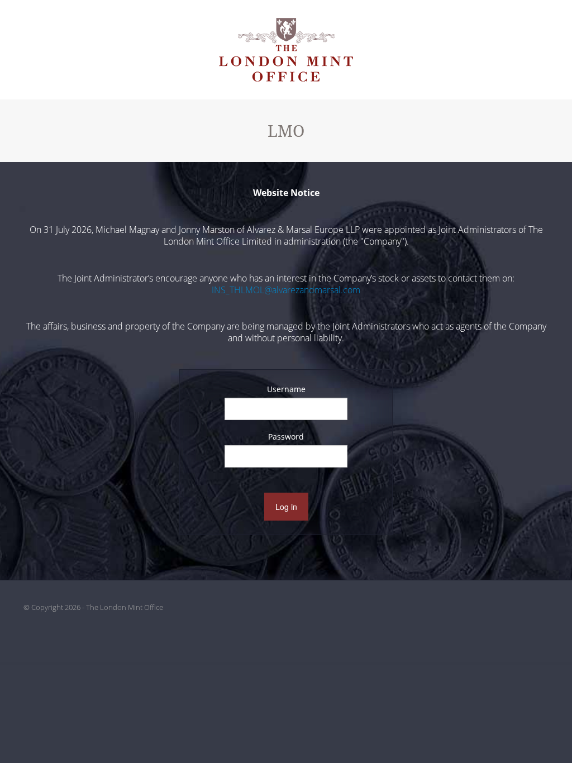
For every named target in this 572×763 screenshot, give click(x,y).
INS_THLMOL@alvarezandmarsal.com (286, 290)
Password (286, 436)
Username (286, 389)
